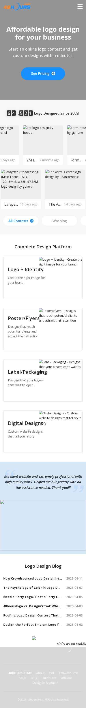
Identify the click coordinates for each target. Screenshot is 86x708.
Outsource (49, 678)
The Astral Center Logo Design (55, 204)
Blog (34, 678)
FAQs (22, 678)
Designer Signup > (45, 683)
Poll (51, 673)
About (40, 673)
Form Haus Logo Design (77, 160)
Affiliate (66, 678)
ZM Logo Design (31, 160)
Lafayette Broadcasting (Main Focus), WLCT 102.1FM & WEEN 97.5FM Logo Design (11, 204)
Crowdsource (68, 673)
